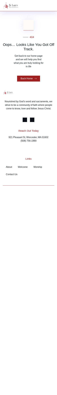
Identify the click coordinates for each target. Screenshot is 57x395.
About (9, 167)
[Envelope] (32, 120)
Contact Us (11, 174)
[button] (52, 4)
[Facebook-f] (25, 120)
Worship (37, 167)
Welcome (23, 167)
